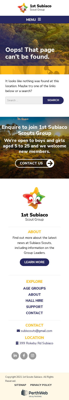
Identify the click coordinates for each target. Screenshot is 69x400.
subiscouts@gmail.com (36, 331)
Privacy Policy (41, 385)
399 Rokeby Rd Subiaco (36, 343)
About (34, 294)
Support (34, 306)
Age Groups (34, 288)
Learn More (34, 262)
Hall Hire (34, 300)
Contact (34, 313)
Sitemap (20, 385)
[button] (34, 19)
